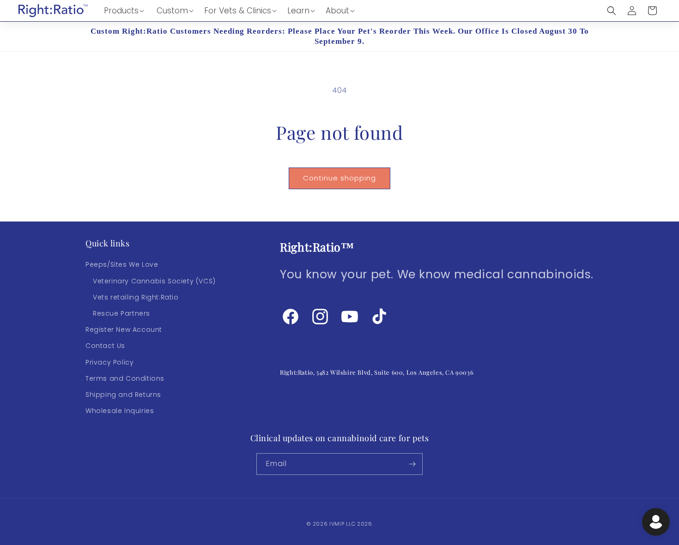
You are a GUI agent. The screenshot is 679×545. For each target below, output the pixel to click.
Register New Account (123, 329)
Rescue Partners (121, 313)
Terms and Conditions (124, 378)
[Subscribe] (412, 464)
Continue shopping (339, 178)
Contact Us (105, 345)
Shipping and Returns (123, 394)
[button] (124, 11)
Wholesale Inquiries (119, 410)
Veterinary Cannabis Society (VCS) (154, 281)
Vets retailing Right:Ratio (136, 297)
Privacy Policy (109, 362)
